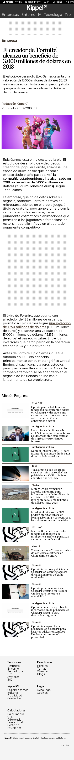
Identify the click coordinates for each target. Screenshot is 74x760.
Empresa (9, 40)
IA (39, 15)
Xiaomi (36, 546)
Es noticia (8, 1)
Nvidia (18, 1)
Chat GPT (37, 403)
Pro (68, 15)
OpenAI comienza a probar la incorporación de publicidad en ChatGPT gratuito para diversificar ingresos (50, 611)
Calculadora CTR (15, 715)
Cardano (57, 1)
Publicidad (14, 695)
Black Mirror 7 (33, 1)
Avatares (13, 677)
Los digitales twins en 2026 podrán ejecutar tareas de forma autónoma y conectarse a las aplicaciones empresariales (51, 516)
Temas (41, 668)
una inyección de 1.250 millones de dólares (37, 325)
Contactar (14, 698)
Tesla (34, 465)
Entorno (28, 15)
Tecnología (53, 15)
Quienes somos (17, 690)
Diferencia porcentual (15, 721)
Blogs (41, 674)
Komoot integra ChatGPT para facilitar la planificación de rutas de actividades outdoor (50, 453)
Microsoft (37, 527)
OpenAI (36, 565)
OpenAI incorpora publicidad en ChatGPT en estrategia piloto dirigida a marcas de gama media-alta (50, 573)
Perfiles (42, 666)
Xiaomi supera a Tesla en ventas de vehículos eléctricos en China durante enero (51, 553)
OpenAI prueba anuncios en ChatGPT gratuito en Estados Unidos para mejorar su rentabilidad (49, 592)
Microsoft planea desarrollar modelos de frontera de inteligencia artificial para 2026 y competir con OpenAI (50, 535)
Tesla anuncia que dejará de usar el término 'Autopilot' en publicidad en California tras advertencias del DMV (49, 474)
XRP (46, 1)
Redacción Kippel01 (15, 103)
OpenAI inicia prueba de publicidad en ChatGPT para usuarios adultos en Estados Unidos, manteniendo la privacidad (48, 631)
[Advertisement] (37, 29)
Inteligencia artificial (43, 426)
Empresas (10, 15)
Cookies (42, 692)
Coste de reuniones (14, 726)
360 (10, 679)
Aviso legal (44, 690)
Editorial (13, 692)
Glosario (42, 671)
